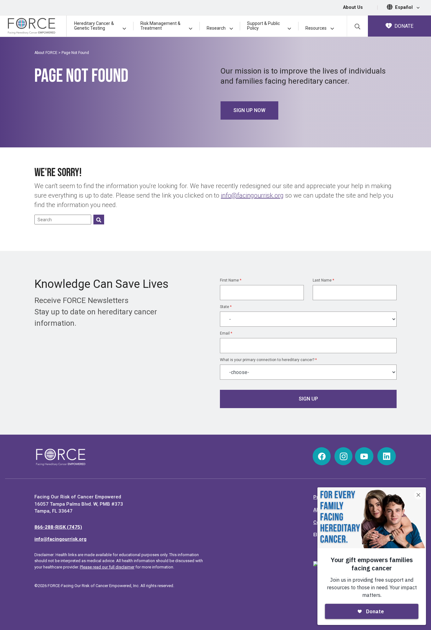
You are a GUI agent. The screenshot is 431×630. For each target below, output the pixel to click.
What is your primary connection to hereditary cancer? (268, 360)
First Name (230, 280)
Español (404, 7)
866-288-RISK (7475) (58, 527)
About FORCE (45, 53)
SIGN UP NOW (249, 110)
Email (226, 333)
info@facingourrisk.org (252, 195)
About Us (353, 7)
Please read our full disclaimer (107, 567)
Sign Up (308, 399)
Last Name (323, 280)
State (226, 307)
